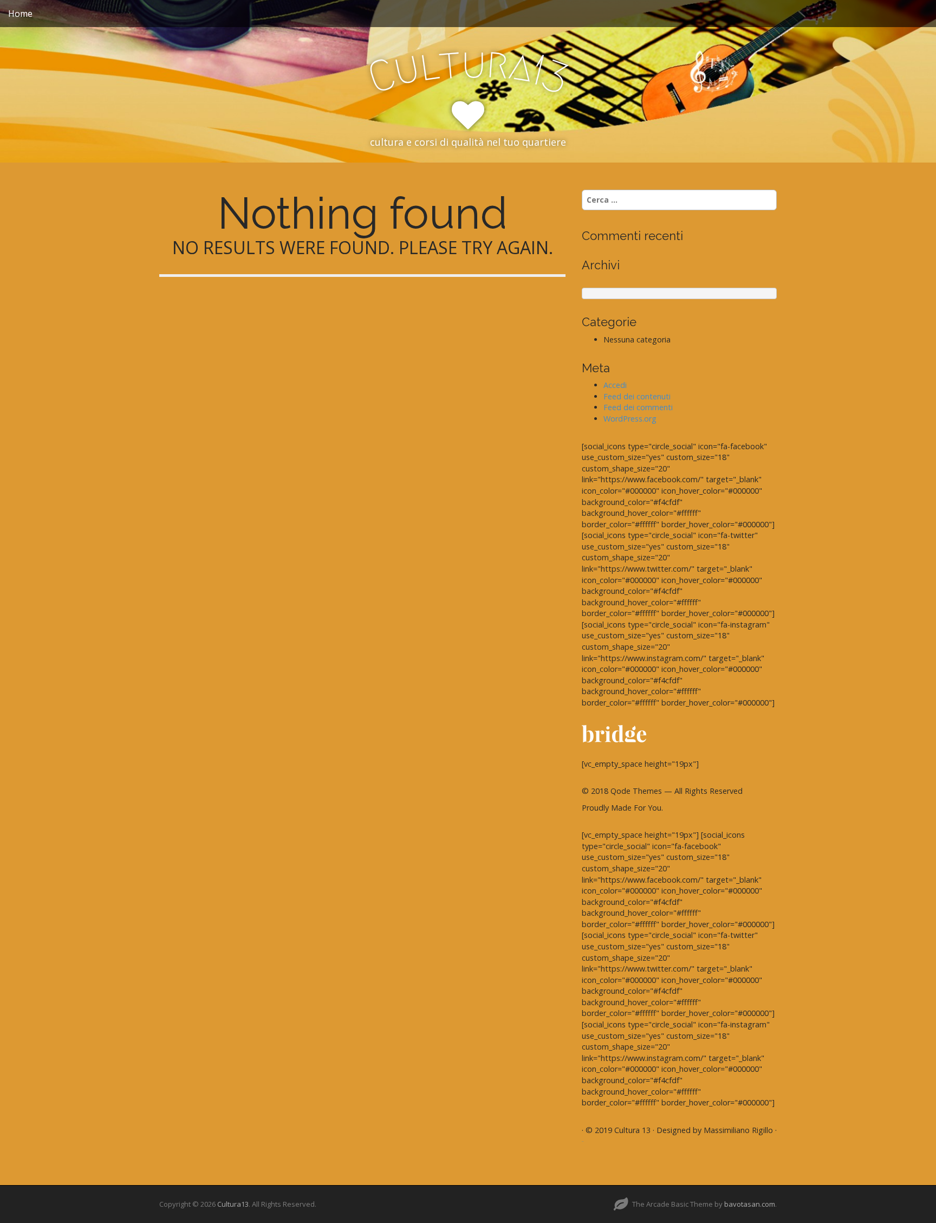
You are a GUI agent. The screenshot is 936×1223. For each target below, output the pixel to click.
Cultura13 (233, 1204)
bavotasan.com (749, 1204)
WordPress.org (629, 418)
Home (20, 14)
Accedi (615, 385)
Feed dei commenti (638, 407)
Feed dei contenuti (637, 396)
